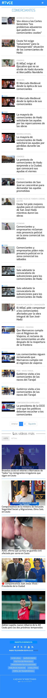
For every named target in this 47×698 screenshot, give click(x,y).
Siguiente (32, 424)
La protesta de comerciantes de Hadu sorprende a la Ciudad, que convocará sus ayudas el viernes (29, 165)
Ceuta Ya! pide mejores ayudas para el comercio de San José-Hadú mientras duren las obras (31, 209)
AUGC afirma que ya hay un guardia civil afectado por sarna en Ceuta (22, 552)
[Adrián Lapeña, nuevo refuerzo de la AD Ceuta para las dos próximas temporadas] (23, 607)
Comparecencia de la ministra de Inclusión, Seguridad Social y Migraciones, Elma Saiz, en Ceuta (23, 509)
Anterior (14, 424)
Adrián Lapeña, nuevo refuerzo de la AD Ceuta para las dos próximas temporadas (22, 626)
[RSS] (32, 647)
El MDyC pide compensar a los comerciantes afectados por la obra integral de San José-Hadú (31, 313)
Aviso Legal (16, 658)
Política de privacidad (23, 661)
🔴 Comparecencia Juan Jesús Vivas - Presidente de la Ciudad (20, 585)
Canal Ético (33, 668)
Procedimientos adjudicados (23, 665)
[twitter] (21, 647)
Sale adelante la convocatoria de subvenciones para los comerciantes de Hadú (29, 274)
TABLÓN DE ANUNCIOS (17, 668)
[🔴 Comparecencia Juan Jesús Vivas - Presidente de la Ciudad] (23, 570)
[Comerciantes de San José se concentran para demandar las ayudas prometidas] (8, 181)
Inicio (35, 650)
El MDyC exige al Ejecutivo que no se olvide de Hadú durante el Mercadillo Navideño (30, 68)
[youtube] (29, 647)
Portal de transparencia (23, 671)
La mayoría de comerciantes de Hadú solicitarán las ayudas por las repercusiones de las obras (31, 120)
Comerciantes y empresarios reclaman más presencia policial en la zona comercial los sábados (30, 232)
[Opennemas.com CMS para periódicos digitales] (24, 680)
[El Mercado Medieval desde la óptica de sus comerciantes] (8, 84)
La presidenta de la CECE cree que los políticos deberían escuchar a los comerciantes (31, 410)
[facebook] (18, 647)
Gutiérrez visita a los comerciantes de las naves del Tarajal (28, 376)
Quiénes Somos (29, 658)
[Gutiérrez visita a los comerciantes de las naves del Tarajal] (8, 373)
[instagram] (25, 647)
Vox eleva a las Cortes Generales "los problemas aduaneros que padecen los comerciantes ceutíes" (29, 27)
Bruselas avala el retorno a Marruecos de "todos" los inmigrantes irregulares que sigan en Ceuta (22, 473)
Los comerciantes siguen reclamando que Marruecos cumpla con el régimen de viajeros (31, 359)
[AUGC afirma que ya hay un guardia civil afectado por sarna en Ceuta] (23, 533)
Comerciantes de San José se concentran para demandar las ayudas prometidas (30, 187)
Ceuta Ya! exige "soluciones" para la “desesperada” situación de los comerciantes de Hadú (30, 46)
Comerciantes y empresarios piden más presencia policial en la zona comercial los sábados (30, 253)
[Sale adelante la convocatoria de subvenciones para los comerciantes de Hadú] (8, 271)
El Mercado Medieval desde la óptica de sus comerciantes (29, 86)
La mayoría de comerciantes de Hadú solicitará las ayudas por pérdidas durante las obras (31, 142)
